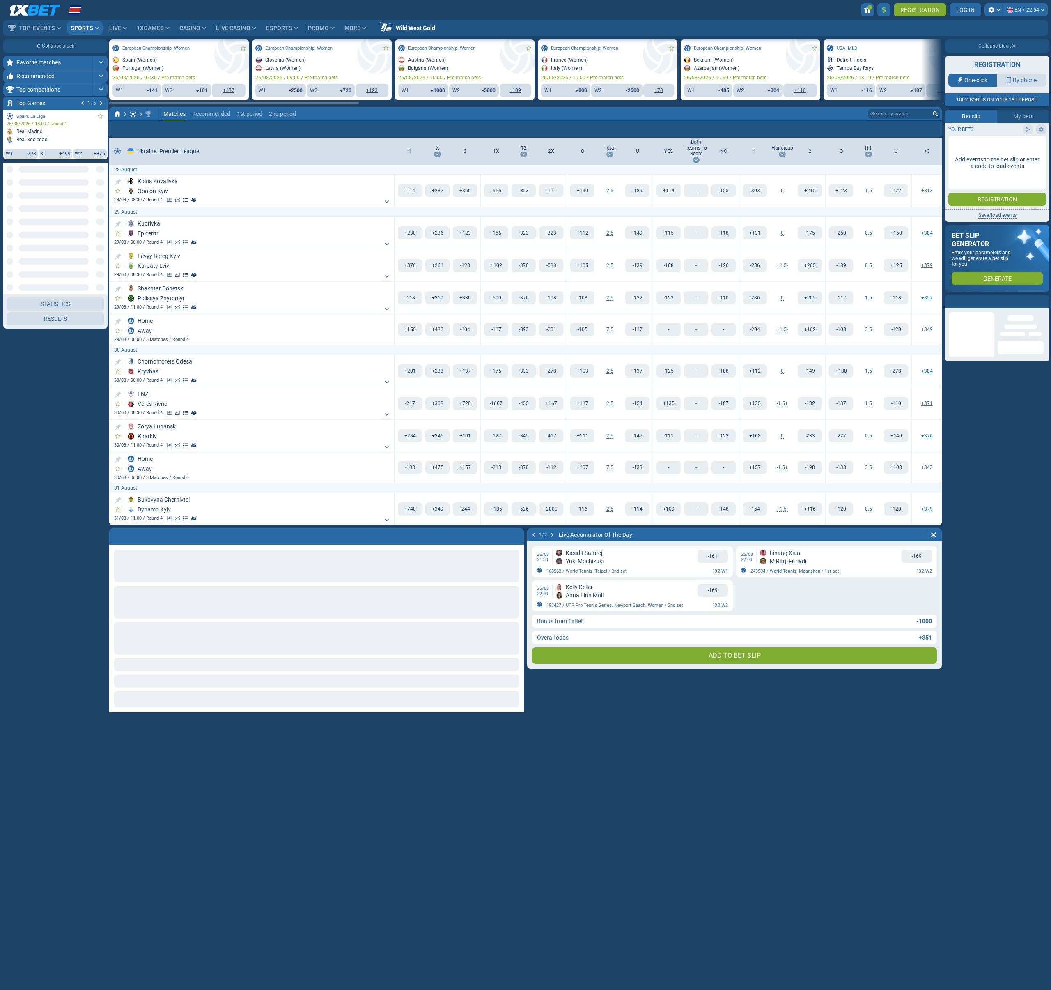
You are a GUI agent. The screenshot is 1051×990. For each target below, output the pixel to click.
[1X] (496, 190)
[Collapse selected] (91, 200)
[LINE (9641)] (117, 113)
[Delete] (934, 535)
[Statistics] (169, 200)
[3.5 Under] (896, 329)
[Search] (935, 114)
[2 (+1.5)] (810, 403)
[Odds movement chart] (177, 200)
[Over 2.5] (582, 190)
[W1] (410, 190)
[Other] (927, 129)
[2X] (551, 190)
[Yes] (668, 190)
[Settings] (994, 9)
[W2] (465, 190)
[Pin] (117, 182)
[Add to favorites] (100, 116)
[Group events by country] (101, 200)
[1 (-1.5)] (755, 403)
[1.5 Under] (896, 190)
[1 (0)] (755, 190)
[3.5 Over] (841, 329)
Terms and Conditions (1001, 146)
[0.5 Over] (841, 232)
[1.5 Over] (841, 190)
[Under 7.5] (637, 329)
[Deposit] (883, 9)
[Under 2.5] (637, 190)
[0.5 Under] (896, 232)
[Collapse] (101, 226)
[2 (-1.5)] (810, 265)
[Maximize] (101, 62)
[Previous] (82, 103)
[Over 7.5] (582, 329)
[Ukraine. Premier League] (148, 113)
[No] (723, 190)
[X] (437, 190)
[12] (524, 190)
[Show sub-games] (386, 202)
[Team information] (193, 200)
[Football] (133, 113)
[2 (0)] (810, 190)
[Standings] (185, 200)
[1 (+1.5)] (755, 265)
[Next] (101, 103)
